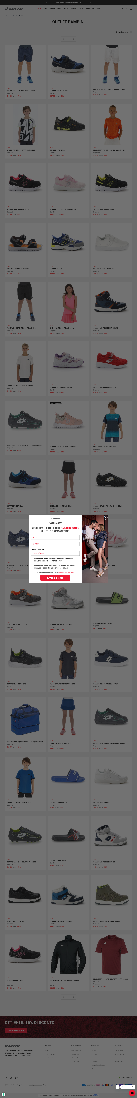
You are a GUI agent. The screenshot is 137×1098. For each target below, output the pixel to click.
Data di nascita (37, 549)
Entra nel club (55, 577)
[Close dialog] (105, 517)
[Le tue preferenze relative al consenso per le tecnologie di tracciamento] (3, 1094)
